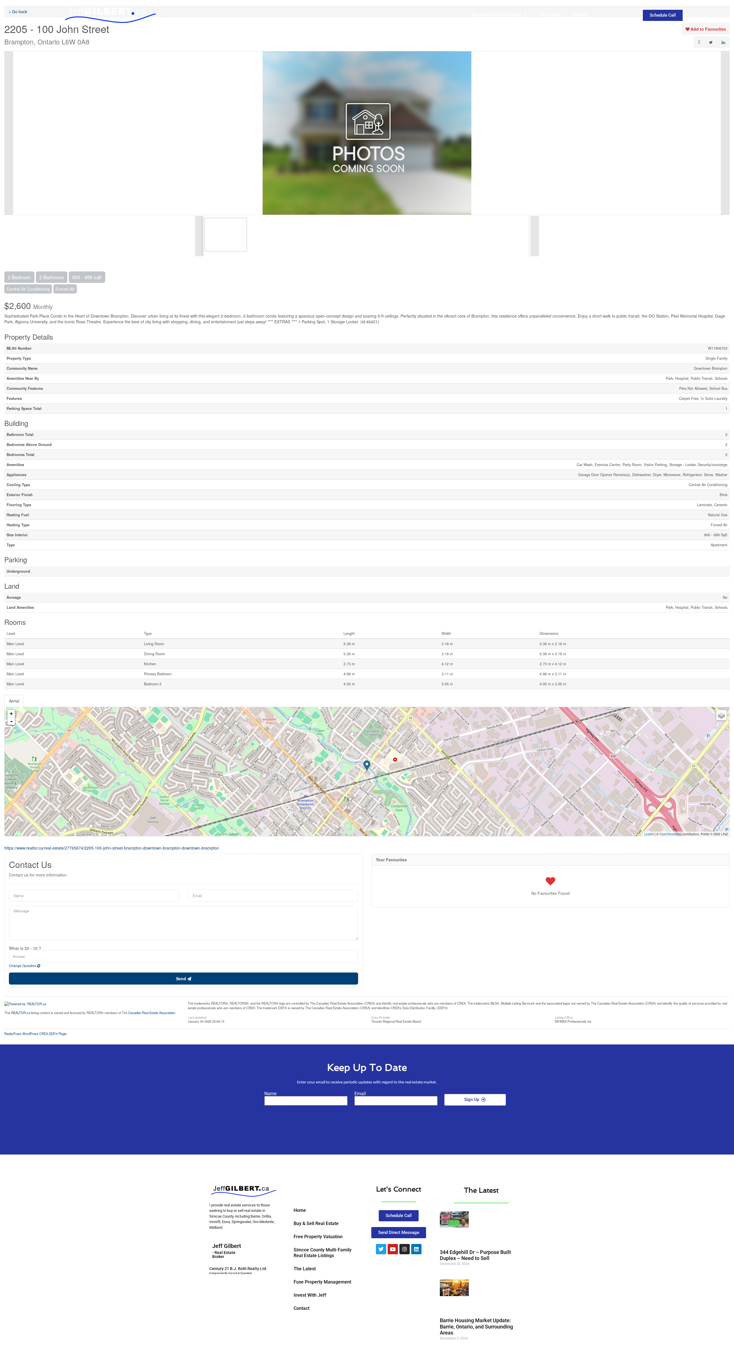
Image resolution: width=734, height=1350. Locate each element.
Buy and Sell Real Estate (497, 14)
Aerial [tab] (14, 701)
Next (725, 133)
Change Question (23, 965)
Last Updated (197, 1017)
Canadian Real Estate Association (151, 1012)
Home (300, 1210)
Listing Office (564, 1017)
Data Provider (381, 1017)
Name (270, 1093)
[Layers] (721, 715)
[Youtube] (393, 1249)
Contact (580, 14)
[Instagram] (404, 1249)
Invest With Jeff (310, 1295)
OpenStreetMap (670, 833)
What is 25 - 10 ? (25, 948)
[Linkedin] (416, 1249)
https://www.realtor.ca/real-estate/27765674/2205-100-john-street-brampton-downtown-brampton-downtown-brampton (111, 848)
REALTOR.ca (20, 1012)
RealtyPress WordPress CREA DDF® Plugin (35, 1033)
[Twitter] (381, 1249)
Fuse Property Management (322, 1282)
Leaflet (649, 833)
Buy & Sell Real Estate (316, 1223)
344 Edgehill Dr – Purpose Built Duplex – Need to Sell (475, 1255)
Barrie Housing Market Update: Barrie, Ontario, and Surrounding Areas (476, 1326)
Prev (9, 133)
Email (360, 1093)
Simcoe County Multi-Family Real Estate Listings (323, 1252)
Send (181, 978)
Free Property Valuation (318, 1236)
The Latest (550, 14)
